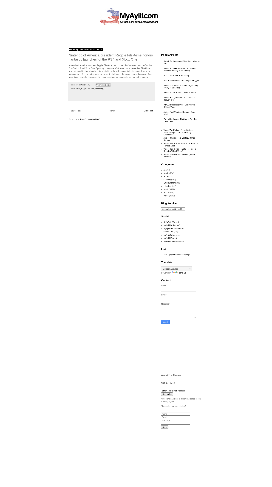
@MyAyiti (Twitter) (171, 222)
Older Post (148, 111)
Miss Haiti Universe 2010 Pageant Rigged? (182, 80)
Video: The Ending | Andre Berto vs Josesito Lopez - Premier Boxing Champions (178, 132)
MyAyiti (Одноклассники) (174, 241)
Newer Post (75, 111)
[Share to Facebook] (106, 85)
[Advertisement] (128, 35)
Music (166, 189)
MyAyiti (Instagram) (172, 225)
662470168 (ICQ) (171, 232)
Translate (182, 273)
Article (166, 173)
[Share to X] (103, 85)
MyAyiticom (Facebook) (174, 228)
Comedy (167, 180)
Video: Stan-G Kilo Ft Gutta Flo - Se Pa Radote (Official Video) (180, 150)
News (78, 89)
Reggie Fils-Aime (87, 89)
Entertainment (170, 183)
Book (166, 176)
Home (112, 111)
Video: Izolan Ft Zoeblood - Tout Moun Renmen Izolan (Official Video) (180, 69)
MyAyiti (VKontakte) (172, 235)
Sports (166, 192)
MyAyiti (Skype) (170, 238)
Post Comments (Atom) (90, 119)
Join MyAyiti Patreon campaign (177, 255)
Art (165, 170)
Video (166, 196)
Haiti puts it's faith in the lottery (176, 76)
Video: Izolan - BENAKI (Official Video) (180, 93)
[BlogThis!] (100, 85)
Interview (167, 186)
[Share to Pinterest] (109, 85)
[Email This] (97, 85)
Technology (99, 89)
